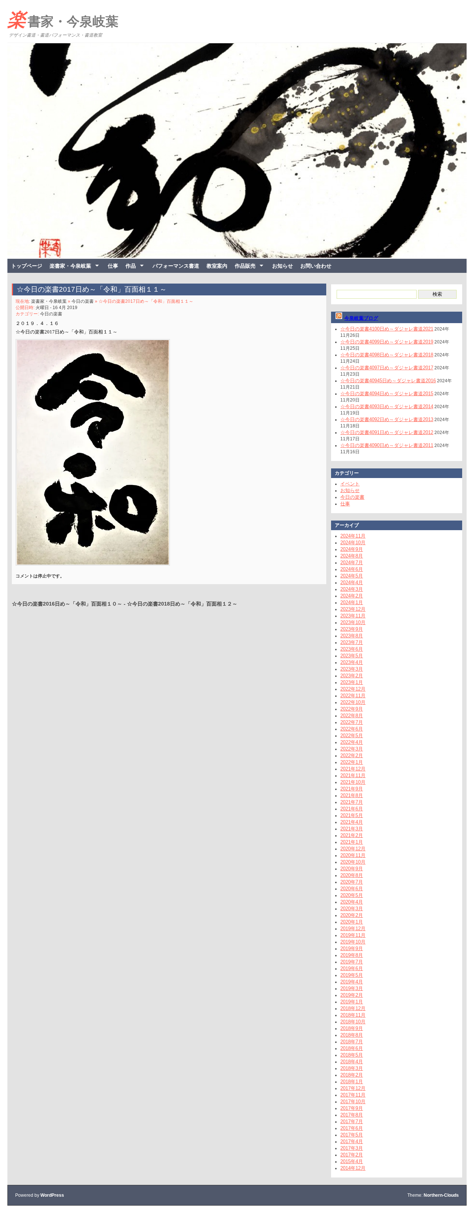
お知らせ (282, 266)
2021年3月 (351, 828)
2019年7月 (351, 962)
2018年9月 (351, 1028)
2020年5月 (351, 895)
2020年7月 (351, 882)
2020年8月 (351, 875)
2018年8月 (351, 1035)
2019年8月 (351, 955)
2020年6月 (351, 888)
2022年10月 (352, 702)
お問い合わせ (315, 266)
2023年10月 (352, 622)
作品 (131, 266)
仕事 (113, 266)
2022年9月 (351, 709)
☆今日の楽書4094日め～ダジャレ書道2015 (386, 393)
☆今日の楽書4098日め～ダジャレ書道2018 (386, 355)
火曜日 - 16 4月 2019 (56, 307)
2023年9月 (351, 629)
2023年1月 (351, 682)
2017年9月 (351, 1108)
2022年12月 (352, 689)
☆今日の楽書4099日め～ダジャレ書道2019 (386, 342)
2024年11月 (352, 536)
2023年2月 (351, 675)
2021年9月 (351, 789)
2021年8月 (351, 795)
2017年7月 (351, 1121)
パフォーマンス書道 (176, 266)
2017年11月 (352, 1095)
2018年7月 (351, 1041)
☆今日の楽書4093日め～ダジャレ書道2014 (386, 406)
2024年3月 (351, 589)
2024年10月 (352, 542)
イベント (350, 484)
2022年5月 (351, 735)
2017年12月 (352, 1088)
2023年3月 (351, 669)
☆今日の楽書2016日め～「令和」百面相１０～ (67, 604)
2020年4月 (351, 902)
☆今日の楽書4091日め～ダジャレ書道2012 (386, 432)
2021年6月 (351, 809)
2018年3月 (351, 1068)
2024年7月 (351, 562)
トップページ (26, 266)
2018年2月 (351, 1075)
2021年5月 (351, 815)
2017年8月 (351, 1115)
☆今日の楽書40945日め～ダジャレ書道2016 (388, 380)
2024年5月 (351, 576)
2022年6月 (351, 729)
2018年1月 (351, 1081)
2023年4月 (351, 662)
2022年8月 (351, 715)
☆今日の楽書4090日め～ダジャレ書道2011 (386, 445)
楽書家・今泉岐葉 (62, 19)
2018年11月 (352, 1015)
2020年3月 (351, 908)
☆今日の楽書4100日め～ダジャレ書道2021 (386, 329)
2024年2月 (351, 596)
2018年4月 (351, 1061)
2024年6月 (351, 569)
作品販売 (245, 266)
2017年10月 (352, 1101)
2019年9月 (351, 948)
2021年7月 (351, 802)
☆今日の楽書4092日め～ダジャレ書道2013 (386, 419)
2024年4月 (351, 582)
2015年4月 (351, 1161)
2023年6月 (351, 649)
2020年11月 (352, 855)
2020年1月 (351, 922)
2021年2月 (351, 835)
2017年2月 (351, 1155)
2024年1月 (351, 602)
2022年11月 (352, 695)
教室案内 (217, 266)
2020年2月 (351, 915)
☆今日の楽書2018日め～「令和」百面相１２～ (182, 604)
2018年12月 (352, 1008)
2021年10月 (352, 782)
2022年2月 (351, 755)
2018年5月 (351, 1055)
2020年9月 (351, 868)
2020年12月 (352, 848)
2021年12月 (352, 769)
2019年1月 (351, 1001)
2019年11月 (352, 935)
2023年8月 (351, 635)
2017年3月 (351, 1148)
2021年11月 (352, 775)
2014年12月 (352, 1168)
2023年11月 (352, 616)
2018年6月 (351, 1048)
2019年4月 (351, 982)
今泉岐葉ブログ (361, 318)
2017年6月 (351, 1128)
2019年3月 (351, 988)
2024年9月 (351, 549)
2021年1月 (351, 842)
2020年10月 (352, 862)
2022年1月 (351, 762)
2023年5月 (351, 655)
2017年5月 (351, 1135)
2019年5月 (351, 975)
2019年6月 (351, 968)
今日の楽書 (82, 301)
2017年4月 (351, 1141)
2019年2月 (351, 995)
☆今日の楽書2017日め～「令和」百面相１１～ (92, 289)
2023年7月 (351, 642)
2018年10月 (352, 1021)
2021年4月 (351, 822)
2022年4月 (351, 742)
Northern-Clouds (441, 1195)
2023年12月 (352, 609)
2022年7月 (351, 722)
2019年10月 (352, 942)
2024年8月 (351, 556)
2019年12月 (352, 928)
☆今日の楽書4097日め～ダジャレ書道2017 (386, 367)
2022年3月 (351, 749)
